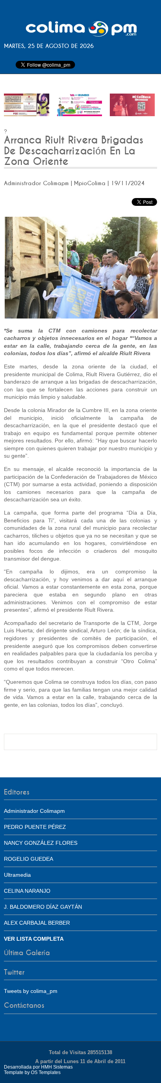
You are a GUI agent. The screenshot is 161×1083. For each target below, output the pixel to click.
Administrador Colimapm (34, 811)
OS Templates (46, 1072)
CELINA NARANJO (27, 891)
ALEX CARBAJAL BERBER (37, 923)
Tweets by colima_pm (30, 991)
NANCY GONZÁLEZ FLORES (40, 843)
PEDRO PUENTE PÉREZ (35, 827)
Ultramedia (17, 875)
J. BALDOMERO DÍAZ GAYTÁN (43, 907)
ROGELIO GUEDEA (28, 859)
